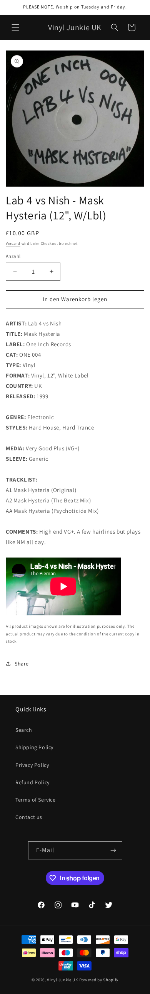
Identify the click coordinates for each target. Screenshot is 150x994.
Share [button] (22, 663)
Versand (13, 243)
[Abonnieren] (113, 850)
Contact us (28, 817)
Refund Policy (32, 782)
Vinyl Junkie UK (62, 979)
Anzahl (13, 256)
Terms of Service (35, 799)
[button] (15, 27)
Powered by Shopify (99, 979)
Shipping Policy (34, 747)
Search (23, 729)
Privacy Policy (32, 765)
